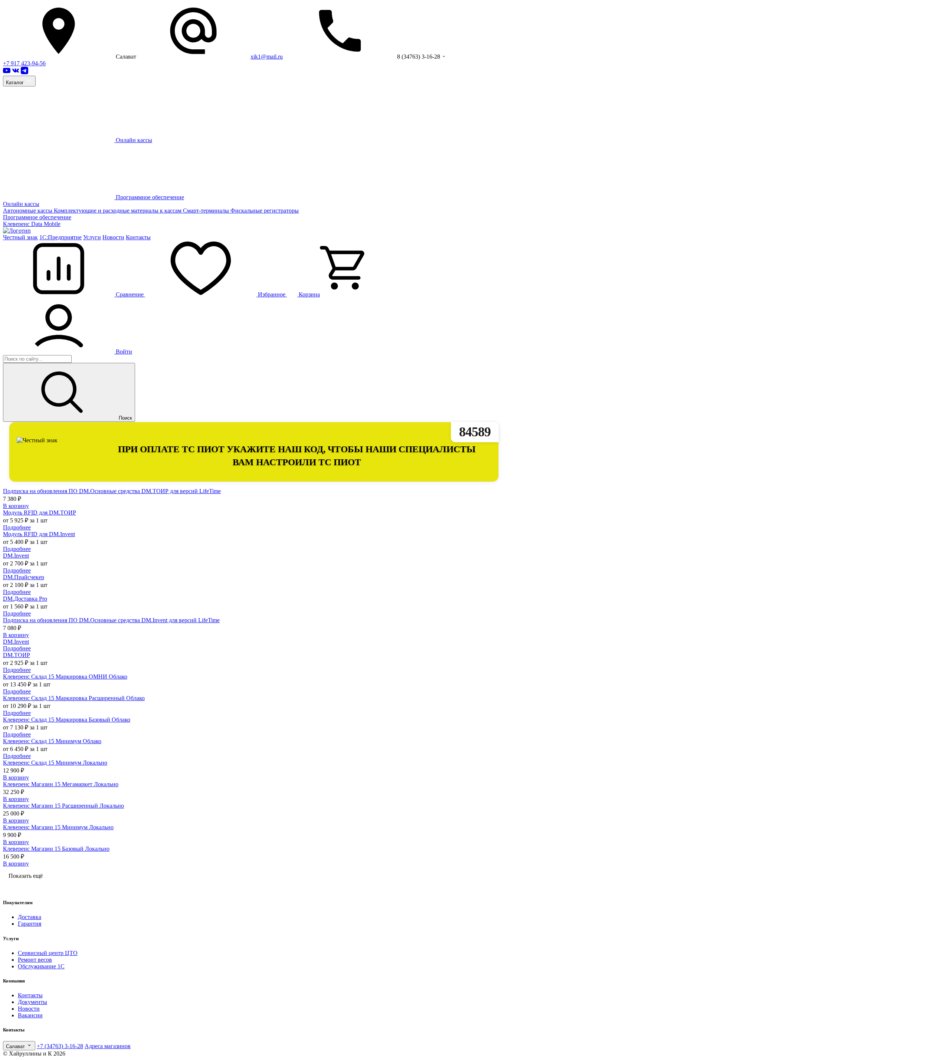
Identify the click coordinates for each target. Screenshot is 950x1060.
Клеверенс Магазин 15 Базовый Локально (56, 849)
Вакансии (30, 1015)
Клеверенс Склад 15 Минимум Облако (52, 741)
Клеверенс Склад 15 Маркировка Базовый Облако (66, 719)
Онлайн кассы (21, 204)
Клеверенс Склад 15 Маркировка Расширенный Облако (74, 698)
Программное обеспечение (37, 217)
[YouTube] (6, 72)
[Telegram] (24, 72)
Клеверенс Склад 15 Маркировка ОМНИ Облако (65, 676)
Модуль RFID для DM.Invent (39, 534)
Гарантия (29, 923)
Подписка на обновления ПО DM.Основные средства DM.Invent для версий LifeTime (111, 620)
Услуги (92, 237)
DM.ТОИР (16, 655)
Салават (16, 1046)
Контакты (138, 237)
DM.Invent (16, 555)
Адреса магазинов (108, 1046)
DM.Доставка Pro (25, 598)
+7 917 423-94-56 (24, 63)
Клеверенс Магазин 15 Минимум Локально (58, 827)
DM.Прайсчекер (23, 577)
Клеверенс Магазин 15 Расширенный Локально (63, 806)
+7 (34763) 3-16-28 (60, 1046)
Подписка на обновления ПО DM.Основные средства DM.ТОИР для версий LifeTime (112, 491)
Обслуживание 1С (41, 966)
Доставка (29, 917)
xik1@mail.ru (266, 56)
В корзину (16, 506)
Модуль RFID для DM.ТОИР (39, 512)
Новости (113, 237)
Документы (32, 1002)
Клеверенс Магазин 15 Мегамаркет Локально (60, 784)
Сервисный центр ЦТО (48, 953)
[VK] (15, 72)
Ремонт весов (35, 959)
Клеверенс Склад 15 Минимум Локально (55, 762)
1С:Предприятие (60, 237)
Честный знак (20, 237)
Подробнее (17, 527)
